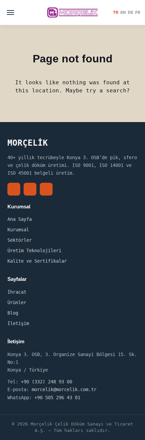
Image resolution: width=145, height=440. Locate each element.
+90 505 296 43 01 (57, 397)
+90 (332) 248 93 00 (46, 381)
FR (137, 12)
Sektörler (19, 240)
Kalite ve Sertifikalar (37, 261)
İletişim (18, 323)
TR (115, 12)
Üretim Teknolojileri (34, 250)
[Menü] (10, 12)
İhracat (16, 292)
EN (123, 12)
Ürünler (16, 302)
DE (130, 12)
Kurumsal (18, 229)
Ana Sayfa (19, 219)
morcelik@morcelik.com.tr (64, 389)
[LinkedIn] (30, 189)
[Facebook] (13, 189)
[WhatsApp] (46, 189)
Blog (12, 313)
